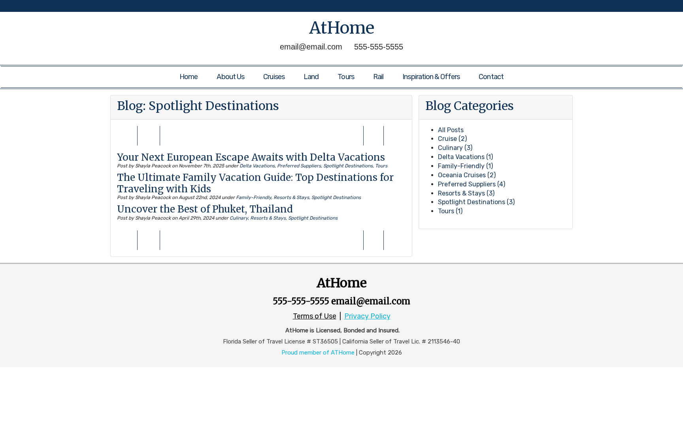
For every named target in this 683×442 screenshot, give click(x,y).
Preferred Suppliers (299, 166)
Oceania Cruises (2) (467, 175)
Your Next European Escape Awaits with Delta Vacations (251, 157)
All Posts (451, 130)
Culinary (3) (455, 148)
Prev (127, 139)
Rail (378, 76)
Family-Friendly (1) (465, 166)
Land (311, 76)
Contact (491, 76)
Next (396, 139)
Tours (346, 76)
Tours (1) (450, 211)
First (149, 139)
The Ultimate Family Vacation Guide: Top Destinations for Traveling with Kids (255, 183)
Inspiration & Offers (431, 76)
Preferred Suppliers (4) (471, 184)
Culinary (239, 218)
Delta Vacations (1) (465, 157)
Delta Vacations (257, 166)
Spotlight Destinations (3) (476, 202)
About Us (230, 76)
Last (373, 139)
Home (188, 76)
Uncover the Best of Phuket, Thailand (205, 209)
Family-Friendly (253, 197)
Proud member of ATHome (318, 352)
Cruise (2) (452, 138)
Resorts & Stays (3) (466, 193)
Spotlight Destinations (348, 166)
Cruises (274, 76)
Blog (130, 105)
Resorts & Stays (291, 197)
